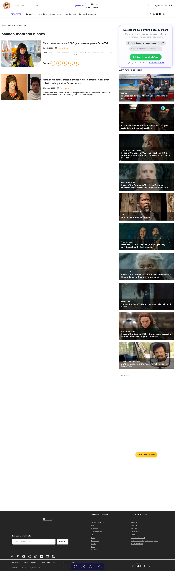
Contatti (25, 562)
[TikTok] (160, 14)
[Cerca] (37, 6)
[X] (17, 556)
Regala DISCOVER (137, 544)
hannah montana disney (17, 26)
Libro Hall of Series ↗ (138, 538)
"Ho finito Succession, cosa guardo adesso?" (146, 43)
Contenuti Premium (97, 522)
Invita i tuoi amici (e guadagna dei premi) (144, 541)
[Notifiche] (148, 6)
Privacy (34, 562)
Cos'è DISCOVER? (156, 63)
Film (92, 535)
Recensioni (94, 528)
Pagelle (93, 544)
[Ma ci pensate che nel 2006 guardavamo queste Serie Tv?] (21, 53)
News (92, 525)
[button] (33, 14)
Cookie (42, 562)
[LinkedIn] (41, 556)
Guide (93, 547)
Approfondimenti (96, 532)
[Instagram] (153, 14)
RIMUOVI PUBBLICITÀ (146, 455)
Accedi (168, 5)
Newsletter (134, 528)
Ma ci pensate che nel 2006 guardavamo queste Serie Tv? (75, 43)
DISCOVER (81, 6)
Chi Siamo (15, 562)
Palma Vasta (64, 88)
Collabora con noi (67, 562)
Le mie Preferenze (87, 14)
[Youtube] (23, 556)
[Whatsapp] (163, 14)
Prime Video (95, 541)
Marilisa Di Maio (64, 48)
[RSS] (53, 556)
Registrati (158, 5)
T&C (49, 562)
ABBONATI (134, 525)
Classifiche (94, 550)
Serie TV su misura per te (49, 14)
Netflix (93, 538)
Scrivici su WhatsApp (147, 57)
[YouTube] (157, 14)
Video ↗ (133, 535)
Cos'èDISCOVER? (94, 5)
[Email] (47, 556)
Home (3, 26)
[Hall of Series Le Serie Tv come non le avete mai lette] (6, 5)
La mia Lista (70, 14)
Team (55, 562)
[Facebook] (150, 14)
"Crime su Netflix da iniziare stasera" (145, 49)
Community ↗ (135, 532)
